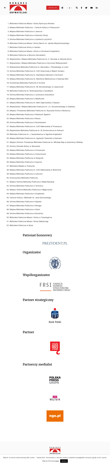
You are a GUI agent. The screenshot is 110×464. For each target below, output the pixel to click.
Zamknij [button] (63, 461)
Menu (5, 7)
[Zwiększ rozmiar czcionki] (71, 7)
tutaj (57, 461)
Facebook (81, 7)
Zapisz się (53, 7)
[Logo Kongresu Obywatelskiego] (18, 7)
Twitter (86, 7)
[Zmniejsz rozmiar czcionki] (67, 7)
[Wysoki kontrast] (62, 8)
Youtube (91, 7)
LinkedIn (96, 7)
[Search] (77, 8)
